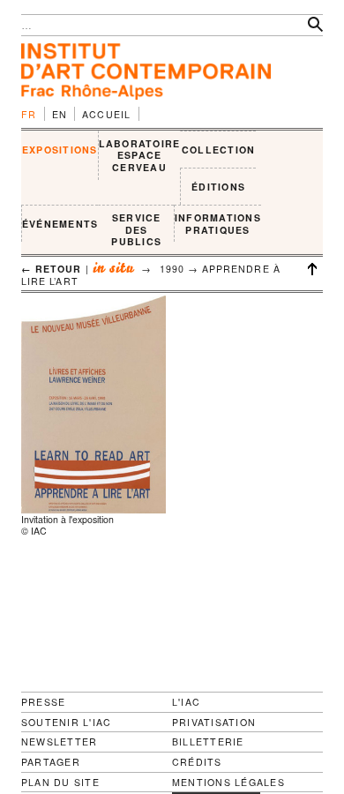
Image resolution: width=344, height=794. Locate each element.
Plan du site (60, 782)
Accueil (106, 114)
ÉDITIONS (218, 186)
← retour (51, 268)
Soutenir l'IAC (66, 722)
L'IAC (186, 701)
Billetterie (208, 741)
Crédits (197, 762)
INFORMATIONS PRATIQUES (218, 223)
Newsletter (59, 741)
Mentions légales (228, 782)
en (60, 114)
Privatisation (214, 722)
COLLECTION (218, 149)
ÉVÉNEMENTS (60, 223)
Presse (43, 701)
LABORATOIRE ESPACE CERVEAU (140, 155)
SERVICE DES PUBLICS (136, 229)
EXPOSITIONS (60, 149)
